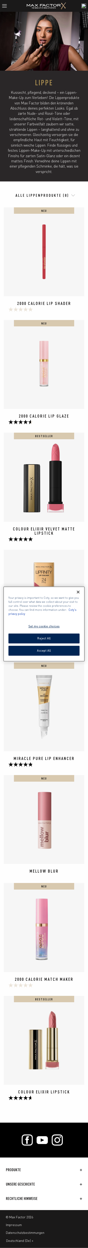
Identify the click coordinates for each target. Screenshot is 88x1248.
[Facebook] (27, 1140)
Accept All (44, 651)
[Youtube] (42, 1140)
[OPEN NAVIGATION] (6, 5)
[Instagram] (57, 1140)
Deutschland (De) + (19, 1240)
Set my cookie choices (44, 626)
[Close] (78, 592)
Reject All (44, 638)
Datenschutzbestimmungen (25, 1232)
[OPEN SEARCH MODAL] (83, 6)
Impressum (14, 1225)
